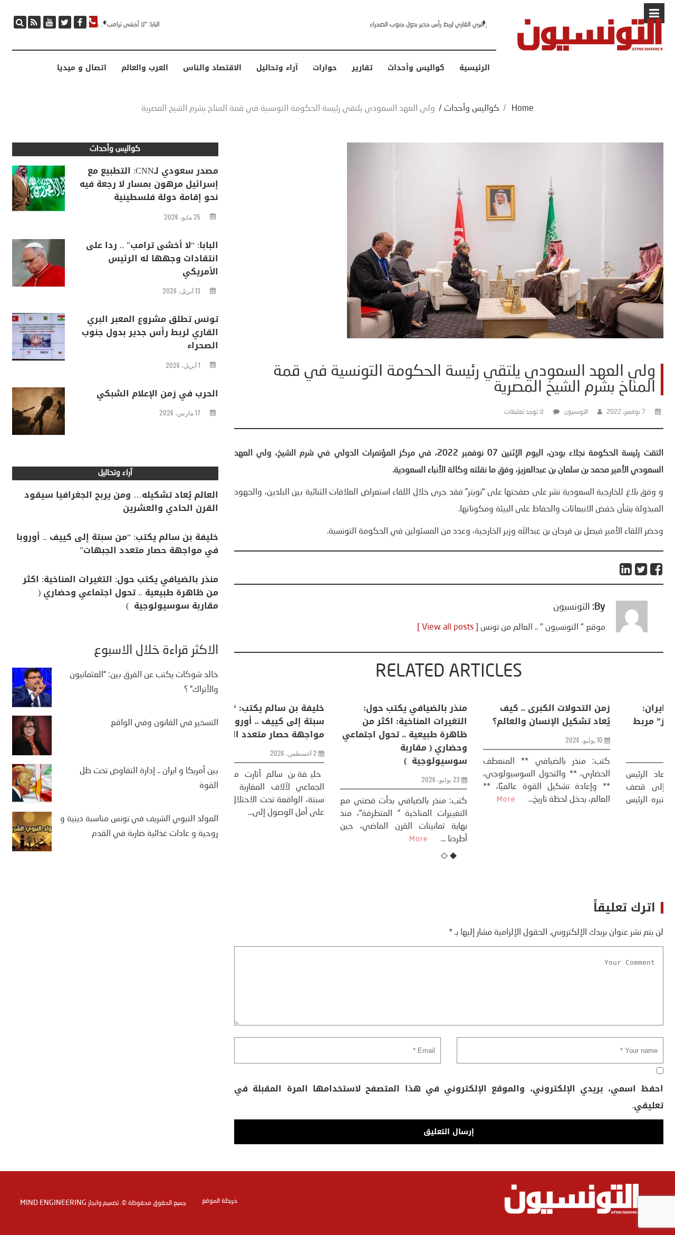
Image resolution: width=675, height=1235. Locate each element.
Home (523, 108)
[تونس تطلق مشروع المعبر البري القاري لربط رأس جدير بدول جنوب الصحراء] (38, 339)
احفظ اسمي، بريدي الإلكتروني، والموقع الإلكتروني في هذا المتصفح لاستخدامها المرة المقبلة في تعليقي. (448, 1097)
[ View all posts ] (447, 627)
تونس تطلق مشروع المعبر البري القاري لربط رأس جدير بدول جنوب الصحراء (397, 25)
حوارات (325, 68)
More (320, 839)
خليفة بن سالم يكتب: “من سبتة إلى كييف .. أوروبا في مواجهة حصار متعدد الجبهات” (117, 543)
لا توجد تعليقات (524, 412)
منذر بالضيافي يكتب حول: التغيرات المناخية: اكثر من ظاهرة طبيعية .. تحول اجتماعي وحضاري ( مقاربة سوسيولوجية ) (306, 734)
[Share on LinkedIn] (626, 569)
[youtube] (49, 22)
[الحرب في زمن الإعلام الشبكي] (38, 413)
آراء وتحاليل (277, 68)
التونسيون (576, 412)
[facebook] (80, 22)
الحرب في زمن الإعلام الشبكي (157, 393)
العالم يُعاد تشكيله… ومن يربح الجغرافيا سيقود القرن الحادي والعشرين (121, 501)
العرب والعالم (144, 68)
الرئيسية (474, 68)
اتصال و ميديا (82, 68)
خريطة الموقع (219, 1201)
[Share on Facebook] (656, 569)
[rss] (34, 22)
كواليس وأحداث (416, 68)
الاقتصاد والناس (212, 68)
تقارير (362, 68)
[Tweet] (641, 569)
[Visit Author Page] (632, 630)
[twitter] (65, 22)
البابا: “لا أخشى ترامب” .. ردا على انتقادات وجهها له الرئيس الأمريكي (152, 258)
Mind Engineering (53, 1202)
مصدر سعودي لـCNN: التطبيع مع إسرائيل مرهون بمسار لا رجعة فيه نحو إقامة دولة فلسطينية (149, 184)
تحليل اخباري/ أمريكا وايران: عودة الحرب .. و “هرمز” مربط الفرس (595, 721)
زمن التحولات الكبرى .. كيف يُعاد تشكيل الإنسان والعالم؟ (453, 714)
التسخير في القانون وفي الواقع (164, 723)
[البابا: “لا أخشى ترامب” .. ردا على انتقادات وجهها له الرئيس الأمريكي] (38, 265)
